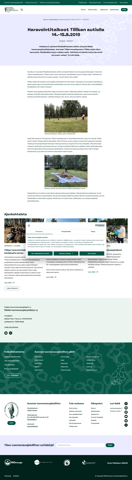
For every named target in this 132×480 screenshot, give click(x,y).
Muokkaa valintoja (65, 253)
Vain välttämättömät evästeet (40, 253)
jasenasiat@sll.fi (32, 426)
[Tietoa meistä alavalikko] (97, 9)
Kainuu (37, 367)
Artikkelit (8, 246)
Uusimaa (89, 367)
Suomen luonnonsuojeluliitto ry (117, 476)
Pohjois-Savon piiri (31, 2)
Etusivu (45, 19)
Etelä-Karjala (39, 360)
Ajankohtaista (53, 19)
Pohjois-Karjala (66, 370)
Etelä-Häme (39, 357)
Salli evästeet (92, 253)
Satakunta (89, 363)
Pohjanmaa (64, 367)
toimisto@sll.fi (32, 419)
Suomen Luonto (115, 411)
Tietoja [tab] (93, 231)
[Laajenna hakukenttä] (22, 9)
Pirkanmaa (64, 363)
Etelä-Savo (38, 363)
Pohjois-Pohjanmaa (92, 357)
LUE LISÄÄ (7, 283)
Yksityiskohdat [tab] (66, 231)
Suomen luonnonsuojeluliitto (13, 2)
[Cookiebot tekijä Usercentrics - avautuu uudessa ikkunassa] (96, 225)
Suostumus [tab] (39, 231)
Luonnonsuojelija (115, 408)
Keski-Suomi (39, 370)
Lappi (62, 360)
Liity (124, 9)
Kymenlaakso (65, 357)
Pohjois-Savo (90, 360)
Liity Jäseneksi (13, 375)
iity (11, 423)
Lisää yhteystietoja (11, 327)
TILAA (110, 445)
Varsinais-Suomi (91, 370)
